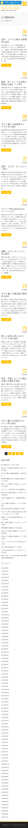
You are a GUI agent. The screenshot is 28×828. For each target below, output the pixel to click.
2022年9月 (4, 699)
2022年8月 (4, 702)
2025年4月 (4, 602)
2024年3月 (4, 643)
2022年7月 (4, 705)
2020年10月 (5, 770)
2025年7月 (4, 593)
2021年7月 (4, 742)
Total (14, 825)
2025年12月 (5, 577)
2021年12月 (5, 727)
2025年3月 (4, 605)
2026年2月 (4, 571)
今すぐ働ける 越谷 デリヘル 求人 (11, 547)
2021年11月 (4, 730)
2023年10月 (5, 658)
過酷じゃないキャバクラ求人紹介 (13, 252)
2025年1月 (4, 612)
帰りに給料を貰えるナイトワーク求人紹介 (13, 337)
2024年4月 (4, 640)
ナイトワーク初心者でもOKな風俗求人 (13, 489)
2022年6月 (4, 708)
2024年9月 (4, 624)
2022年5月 (4, 711)
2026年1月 (4, 574)
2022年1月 (4, 724)
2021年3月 (4, 755)
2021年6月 (4, 745)
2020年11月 (5, 767)
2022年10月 (5, 696)
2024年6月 (4, 633)
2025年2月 (4, 608)
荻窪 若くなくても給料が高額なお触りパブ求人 (14, 83)
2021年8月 (4, 739)
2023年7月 (4, 668)
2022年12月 (5, 689)
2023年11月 (5, 655)
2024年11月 (5, 618)
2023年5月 (4, 674)
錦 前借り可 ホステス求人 (10, 465)
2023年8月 (4, 664)
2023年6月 (4, 671)
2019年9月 (4, 811)
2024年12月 (5, 615)
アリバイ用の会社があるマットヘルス (13, 210)
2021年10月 (5, 733)
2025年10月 (5, 584)
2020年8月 (4, 777)
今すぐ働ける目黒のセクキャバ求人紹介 (13, 422)
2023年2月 (4, 683)
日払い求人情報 (10, 8)
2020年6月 (4, 783)
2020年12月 (5, 764)
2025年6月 (4, 596)
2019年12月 (5, 801)
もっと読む (6, 65)
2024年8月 (4, 627)
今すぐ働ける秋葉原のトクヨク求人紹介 (13, 125)
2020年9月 (4, 773)
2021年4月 (4, 752)
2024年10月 (5, 621)
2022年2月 (5, 721)
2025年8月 (4, 590)
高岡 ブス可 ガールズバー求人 (14, 167)
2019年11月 (4, 805)
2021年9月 (4, 736)
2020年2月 (4, 795)
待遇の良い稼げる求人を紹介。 (9, 10)
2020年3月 (4, 792)
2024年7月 (4, 630)
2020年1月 (4, 798)
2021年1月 (4, 761)
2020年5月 (4, 786)
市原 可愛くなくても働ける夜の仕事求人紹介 (14, 379)
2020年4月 (4, 789)
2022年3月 (4, 717)
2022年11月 (5, 693)
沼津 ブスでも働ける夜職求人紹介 (14, 40)
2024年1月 (4, 649)
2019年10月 (5, 808)
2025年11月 (5, 580)
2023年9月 (4, 661)
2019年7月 (4, 817)
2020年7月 (4, 780)
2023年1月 (4, 686)
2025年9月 (4, 587)
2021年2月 (4, 758)
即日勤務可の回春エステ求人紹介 (11, 528)
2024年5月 (4, 636)
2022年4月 (4, 714)
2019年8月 (4, 814)
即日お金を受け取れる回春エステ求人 (13, 509)
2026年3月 (4, 568)
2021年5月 (4, 749)
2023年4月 (4, 677)
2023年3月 (4, 680)
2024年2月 (4, 646)
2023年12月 (5, 652)
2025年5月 (4, 599)
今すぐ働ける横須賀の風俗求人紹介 (14, 294)
